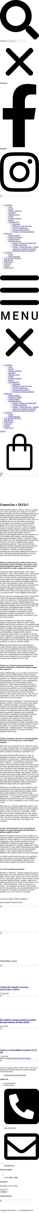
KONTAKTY (9, 268)
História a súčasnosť (15, 211)
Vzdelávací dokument (19, 245)
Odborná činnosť (14, 239)
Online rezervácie (14, 256)
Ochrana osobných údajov (21, 230)
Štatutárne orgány (14, 215)
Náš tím (10, 209)
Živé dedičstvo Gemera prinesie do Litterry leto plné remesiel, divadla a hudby (18, 1021)
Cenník (10, 254)
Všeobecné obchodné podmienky (23, 232)
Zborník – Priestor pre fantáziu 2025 (24, 243)
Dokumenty (16, 224)
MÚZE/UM (8, 234)
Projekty (11, 220)
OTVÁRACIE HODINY (12, 258)
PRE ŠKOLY (8, 260)
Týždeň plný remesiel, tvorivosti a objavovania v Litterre (14, 988)
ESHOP (7, 266)
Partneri (10, 216)
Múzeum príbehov (14, 235)
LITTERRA (8, 205)
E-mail (2, 1189)
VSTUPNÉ (8, 253)
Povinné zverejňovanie (19, 228)
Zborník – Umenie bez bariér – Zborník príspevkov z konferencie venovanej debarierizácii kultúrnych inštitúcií (25, 249)
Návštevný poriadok (15, 237)
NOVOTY (7, 264)
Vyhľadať (3, 41)
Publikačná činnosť (14, 241)
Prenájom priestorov (15, 218)
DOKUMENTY (13, 222)
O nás (10, 207)
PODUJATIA (8, 262)
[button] (19, 20)
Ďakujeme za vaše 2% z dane (22, 226)
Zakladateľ (11, 213)
